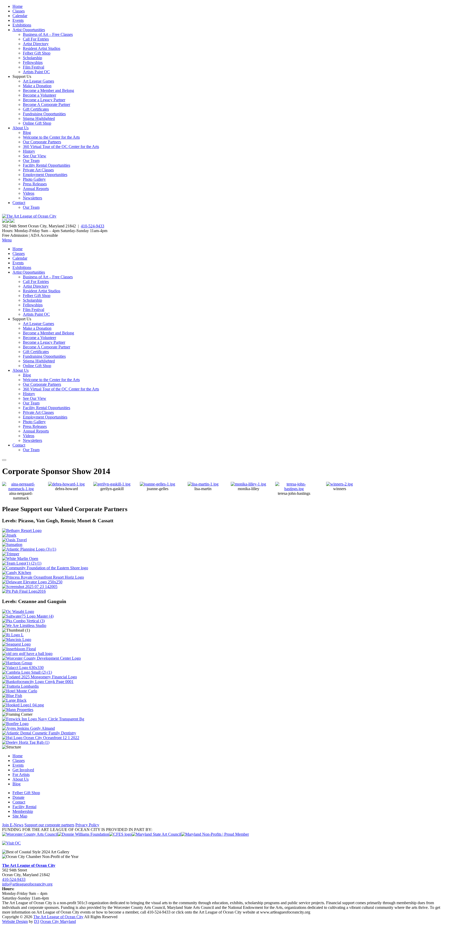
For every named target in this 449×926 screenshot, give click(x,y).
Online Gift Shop (37, 123)
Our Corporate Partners (42, 142)
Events (18, 20)
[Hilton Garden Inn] (40, 737)
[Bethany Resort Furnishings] (22, 530)
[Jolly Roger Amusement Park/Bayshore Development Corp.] (9, 535)
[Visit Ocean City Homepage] (11, 843)
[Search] (4, 460)
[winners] (339, 484)
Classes (18, 11)
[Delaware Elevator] (32, 582)
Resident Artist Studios (41, 48)
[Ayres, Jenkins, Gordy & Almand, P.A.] (28, 728)
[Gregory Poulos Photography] (14, 700)
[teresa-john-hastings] (294, 488)
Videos (28, 193)
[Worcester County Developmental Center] (41, 658)
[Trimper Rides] (10, 554)
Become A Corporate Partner (46, 104)
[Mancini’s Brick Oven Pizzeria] (16, 639)
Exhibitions (21, 25)
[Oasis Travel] (14, 540)
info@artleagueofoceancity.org (27, 884)
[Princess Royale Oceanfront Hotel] (43, 577)
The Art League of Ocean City (28, 865)
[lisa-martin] (203, 484)
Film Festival (33, 67)
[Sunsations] (12, 544)
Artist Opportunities (28, 30)
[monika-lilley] (248, 484)
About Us (20, 128)
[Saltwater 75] (28, 616)
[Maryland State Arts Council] (83, 834)
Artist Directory (36, 44)
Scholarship (32, 58)
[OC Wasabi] (18, 611)
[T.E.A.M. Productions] (21, 563)
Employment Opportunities (45, 174)
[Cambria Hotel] (27, 672)
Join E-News (12, 825)
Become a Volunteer (39, 95)
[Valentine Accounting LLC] (23, 667)
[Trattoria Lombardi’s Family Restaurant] (20, 686)
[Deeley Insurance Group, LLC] (25, 742)
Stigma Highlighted (39, 118)
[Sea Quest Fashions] (16, 644)
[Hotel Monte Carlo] (19, 691)
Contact (18, 202)
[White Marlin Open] (20, 558)
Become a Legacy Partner (44, 100)
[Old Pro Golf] (27, 653)
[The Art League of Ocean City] (29, 216)
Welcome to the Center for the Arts (51, 137)
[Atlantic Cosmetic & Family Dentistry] (39, 733)
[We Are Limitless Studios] (24, 625)
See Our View (34, 156)
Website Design (15, 921)
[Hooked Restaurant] (23, 705)
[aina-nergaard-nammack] (21, 488)
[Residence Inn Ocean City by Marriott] (13, 635)
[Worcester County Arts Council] (30, 834)
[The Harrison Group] (17, 663)
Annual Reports (36, 188)
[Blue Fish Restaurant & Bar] (12, 695)
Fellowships (33, 62)
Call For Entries (36, 39)
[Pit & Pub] (24, 591)
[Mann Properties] (17, 709)
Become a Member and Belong (48, 90)
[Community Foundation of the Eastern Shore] (45, 568)
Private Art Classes (38, 170)
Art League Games (38, 81)
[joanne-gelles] (157, 484)
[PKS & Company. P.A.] (23, 621)
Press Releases (35, 184)
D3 (36, 921)
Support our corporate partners (49, 825)
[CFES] (120, 834)
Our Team (31, 160)
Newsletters (32, 198)
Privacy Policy (87, 825)
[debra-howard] (66, 484)
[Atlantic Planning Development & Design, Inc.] (29, 549)
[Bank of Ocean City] (38, 681)
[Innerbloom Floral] (19, 649)
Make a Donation (37, 86)
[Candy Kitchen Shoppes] (16, 572)
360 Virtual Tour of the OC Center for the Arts (61, 146)
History (29, 151)
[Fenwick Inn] (43, 719)
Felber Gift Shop (36, 53)
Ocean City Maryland (58, 921)
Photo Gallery (34, 179)
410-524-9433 (92, 226)
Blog (27, 132)
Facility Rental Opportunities (46, 165)
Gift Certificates (36, 109)
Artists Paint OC (36, 72)
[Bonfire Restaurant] (15, 723)
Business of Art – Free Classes (48, 34)
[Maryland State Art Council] (156, 834)
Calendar (19, 15)
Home (17, 6)
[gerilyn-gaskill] (111, 484)
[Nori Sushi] (29, 586)
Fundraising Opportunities (44, 114)
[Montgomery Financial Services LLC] (39, 677)
